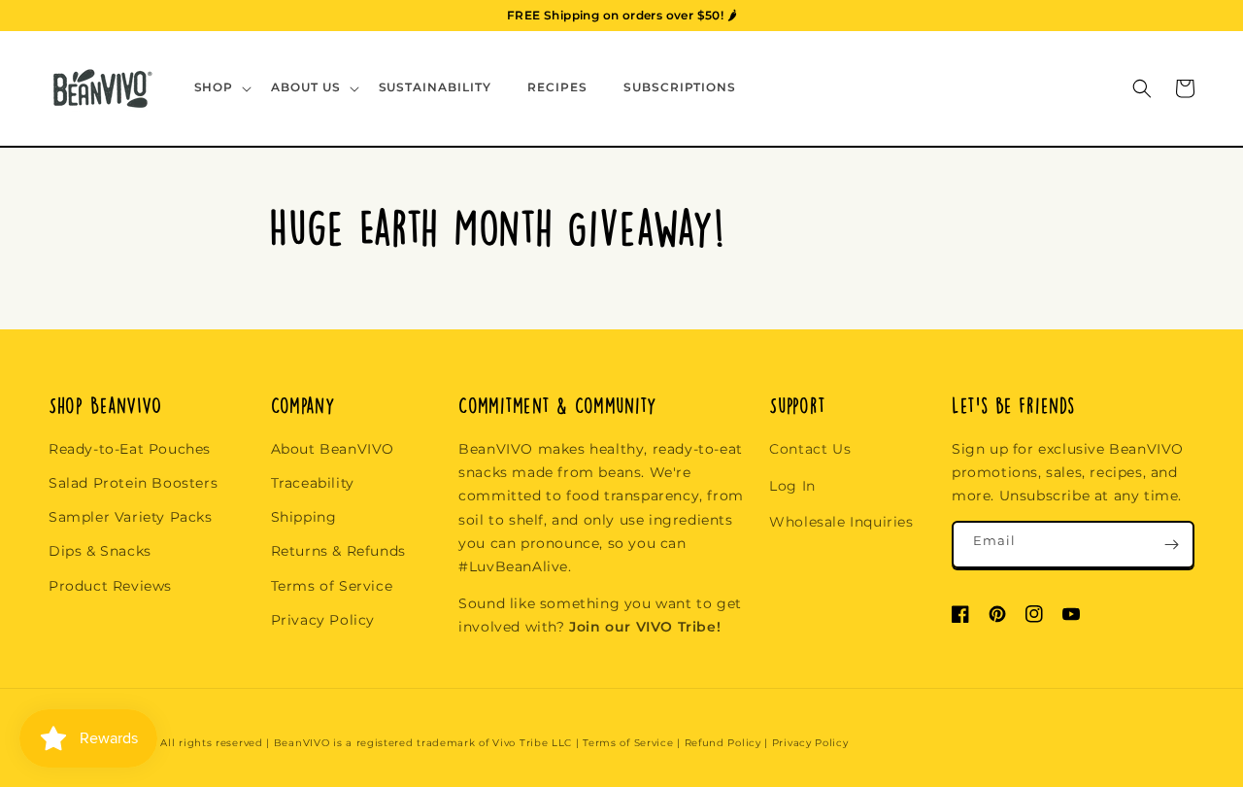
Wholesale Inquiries (841, 522)
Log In (792, 486)
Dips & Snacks (100, 551)
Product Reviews (110, 586)
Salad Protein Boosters (133, 483)
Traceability (312, 483)
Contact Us (810, 449)
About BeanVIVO (332, 449)
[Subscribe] (1171, 544)
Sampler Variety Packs (131, 517)
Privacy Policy (323, 620)
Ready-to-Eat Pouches (130, 449)
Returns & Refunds (338, 551)
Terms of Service (332, 586)
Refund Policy (723, 742)
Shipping (304, 517)
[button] (221, 88)
